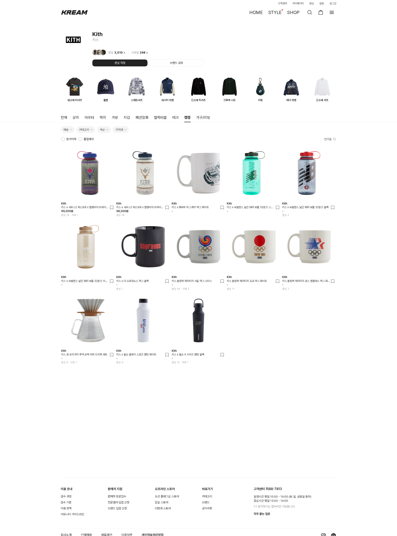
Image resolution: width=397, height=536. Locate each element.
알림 (321, 3)
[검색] (309, 12)
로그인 (332, 3)
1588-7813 (274, 489)
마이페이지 (298, 3)
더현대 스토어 (163, 508)
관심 (311, 3)
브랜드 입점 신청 (117, 508)
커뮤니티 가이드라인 (72, 514)
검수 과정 (66, 496)
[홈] (74, 12)
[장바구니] (320, 12)
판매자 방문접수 (117, 496)
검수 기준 (66, 502)
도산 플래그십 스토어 (167, 496)
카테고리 (207, 496)
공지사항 (207, 508)
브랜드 (206, 502)
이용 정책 (66, 508)
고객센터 (282, 3)
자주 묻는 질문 (262, 514)
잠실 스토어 (161, 502)
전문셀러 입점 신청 (118, 502)
